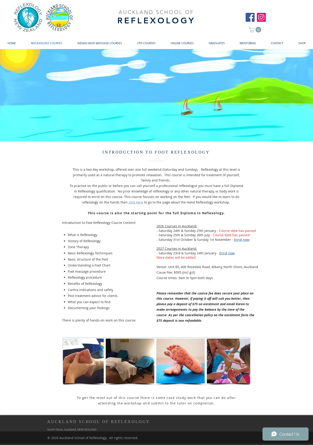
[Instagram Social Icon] (261, 17)
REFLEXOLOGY (156, 20)
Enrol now (227, 253)
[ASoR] (250, 17)
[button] (256, 30)
